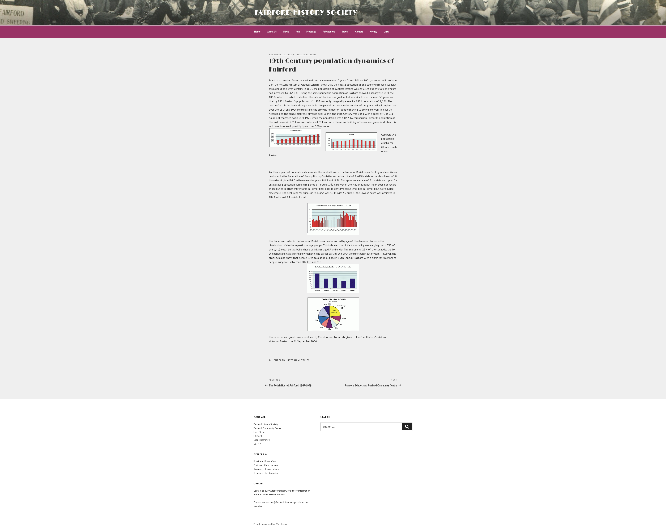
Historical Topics (298, 360)
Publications (329, 31)
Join (298, 31)
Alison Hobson (306, 54)
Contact (359, 31)
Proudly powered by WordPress (270, 524)
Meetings (311, 31)
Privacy (373, 31)
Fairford (279, 360)
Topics (345, 31)
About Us (272, 31)
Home (257, 31)
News (286, 31)
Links (386, 31)
